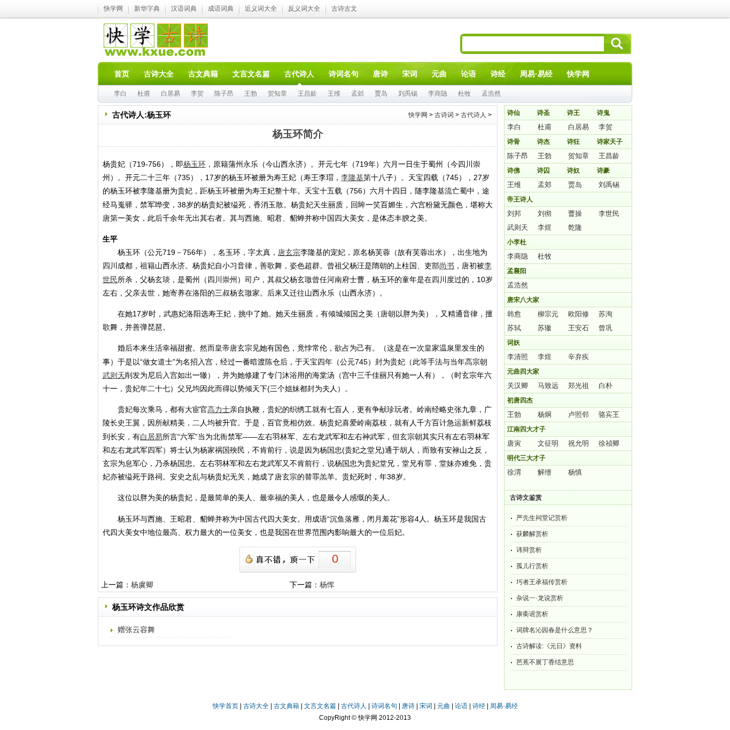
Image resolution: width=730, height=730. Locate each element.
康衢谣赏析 (532, 614)
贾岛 (381, 93)
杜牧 (464, 93)
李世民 (609, 213)
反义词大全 (304, 8)
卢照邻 (578, 414)
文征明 (548, 443)
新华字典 (147, 8)
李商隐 (437, 93)
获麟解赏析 (532, 534)
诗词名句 (384, 706)
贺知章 (277, 93)
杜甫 (143, 93)
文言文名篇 (320, 706)
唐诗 (408, 706)
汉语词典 (184, 8)
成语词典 (221, 8)
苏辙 (545, 328)
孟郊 (357, 93)
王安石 (578, 328)
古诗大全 (256, 706)
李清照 (517, 357)
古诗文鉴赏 (526, 497)
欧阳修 (578, 314)
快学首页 (225, 706)
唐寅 (514, 443)
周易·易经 (536, 73)
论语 (461, 706)
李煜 (545, 227)
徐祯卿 (609, 443)
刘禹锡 (407, 93)
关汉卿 (517, 386)
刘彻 (545, 213)
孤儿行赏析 (532, 566)
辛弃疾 (578, 357)
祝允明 (578, 443)
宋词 (426, 706)
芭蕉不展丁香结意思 (545, 662)
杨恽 (327, 584)
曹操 (575, 213)
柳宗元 (548, 314)
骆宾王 (609, 414)
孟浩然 (491, 93)
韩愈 (514, 314)
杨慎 (575, 472)
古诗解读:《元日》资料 (549, 646)
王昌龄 (307, 93)
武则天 (517, 227)
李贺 (197, 93)
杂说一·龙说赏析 (539, 598)
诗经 (478, 706)
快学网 (113, 8)
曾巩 (605, 328)
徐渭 (514, 472)
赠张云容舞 (136, 629)
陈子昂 (224, 93)
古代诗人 (473, 115)
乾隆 (575, 227)
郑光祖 (578, 386)
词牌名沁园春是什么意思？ (554, 630)
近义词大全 (261, 8)
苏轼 (514, 328)
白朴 (605, 386)
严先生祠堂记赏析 (542, 518)
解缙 (545, 472)
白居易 (170, 93)
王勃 (250, 93)
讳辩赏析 (529, 550)
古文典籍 (286, 706)
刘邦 (514, 213)
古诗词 (444, 115)
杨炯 (545, 414)
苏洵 (605, 314)
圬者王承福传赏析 (542, 582)
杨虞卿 (142, 584)
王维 (334, 93)
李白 (120, 93)
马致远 (548, 386)
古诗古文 (344, 8)
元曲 (443, 706)
